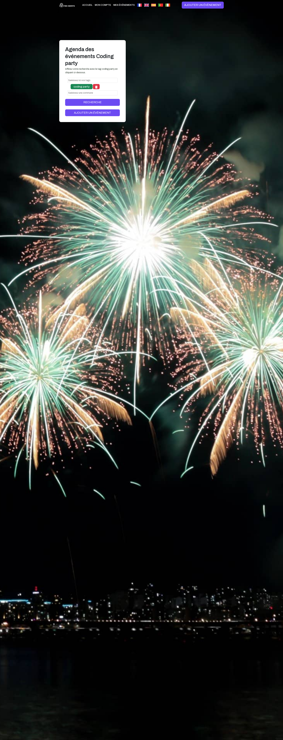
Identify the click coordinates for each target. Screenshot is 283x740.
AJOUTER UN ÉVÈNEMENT (202, 4)
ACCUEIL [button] (87, 5)
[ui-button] (96, 86)
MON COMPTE (103, 5)
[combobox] (92, 80)
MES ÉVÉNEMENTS (124, 5)
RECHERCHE (92, 102)
